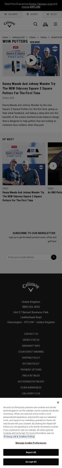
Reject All (31, 452)
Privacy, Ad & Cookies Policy (19, 436)
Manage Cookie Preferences (31, 443)
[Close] (58, 402)
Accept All (30, 462)
